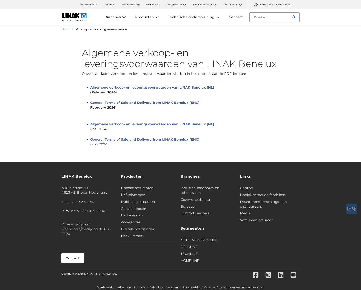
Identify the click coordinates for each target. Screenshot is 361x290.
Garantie (209, 287)
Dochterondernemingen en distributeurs (263, 204)
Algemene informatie (131, 287)
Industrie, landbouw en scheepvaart (199, 190)
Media (245, 213)
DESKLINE (189, 247)
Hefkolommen (133, 195)
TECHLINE (189, 254)
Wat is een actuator (256, 220)
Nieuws (110, 4)
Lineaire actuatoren (137, 188)
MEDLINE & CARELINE (199, 240)
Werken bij (153, 4)
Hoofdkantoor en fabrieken (262, 195)
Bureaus (187, 207)
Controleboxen (133, 209)
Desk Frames (132, 236)
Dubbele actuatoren (138, 202)
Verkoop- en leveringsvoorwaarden (242, 287)
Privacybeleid (191, 287)
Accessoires (130, 222)
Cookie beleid (105, 287)
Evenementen (131, 4)
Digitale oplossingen (138, 229)
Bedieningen (132, 215)
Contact (73, 258)
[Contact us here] (351, 209)
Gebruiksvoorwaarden (164, 287)
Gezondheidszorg (195, 200)
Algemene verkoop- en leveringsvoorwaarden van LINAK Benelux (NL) (152, 87)
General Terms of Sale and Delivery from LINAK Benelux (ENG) (145, 103)
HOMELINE (189, 261)
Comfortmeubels (194, 213)
